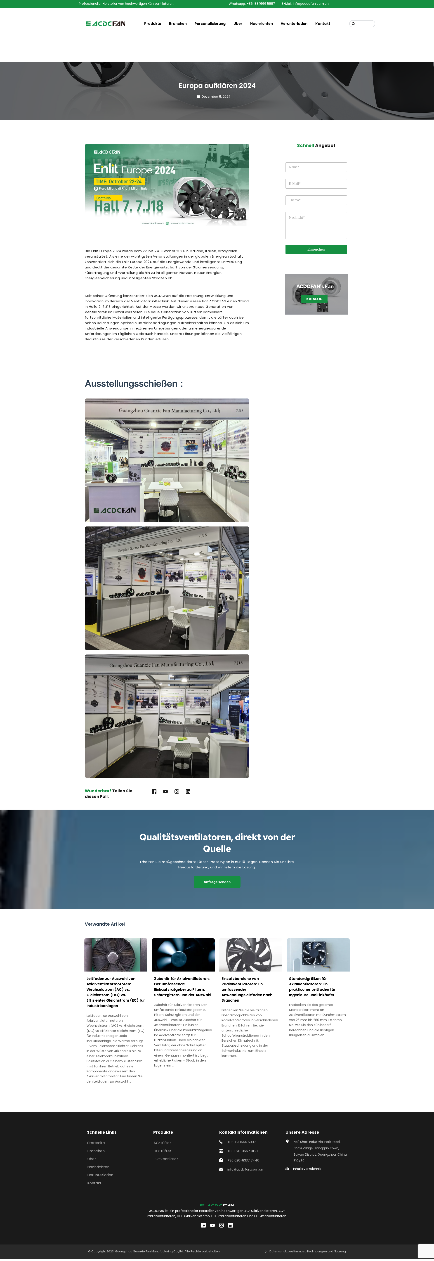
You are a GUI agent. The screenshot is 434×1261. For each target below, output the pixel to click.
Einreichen (316, 249)
